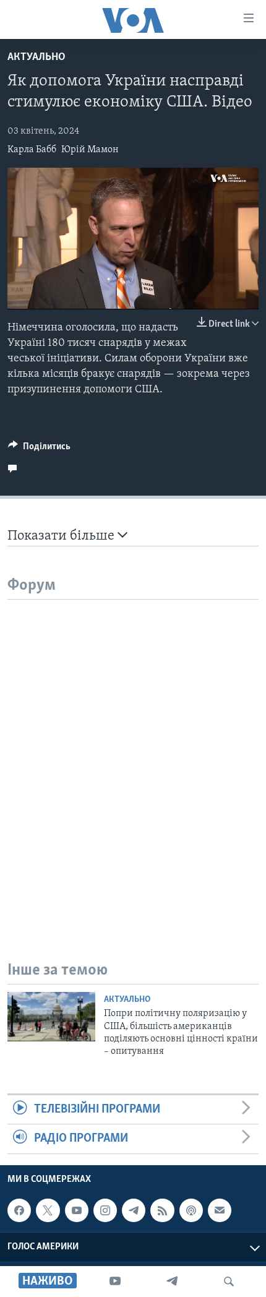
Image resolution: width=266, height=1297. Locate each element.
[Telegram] (172, 1281)
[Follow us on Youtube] (76, 1210)
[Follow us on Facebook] (19, 1210)
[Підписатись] (219, 1210)
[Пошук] (228, 1281)
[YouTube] (115, 1281)
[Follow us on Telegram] (133, 1210)
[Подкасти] (191, 1210)
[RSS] (162, 1210)
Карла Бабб (31, 150)
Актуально (36, 57)
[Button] (39, 449)
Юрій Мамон (90, 150)
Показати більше (62, 536)
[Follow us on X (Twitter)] (47, 1210)
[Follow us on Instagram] (105, 1210)
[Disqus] (133, 754)
